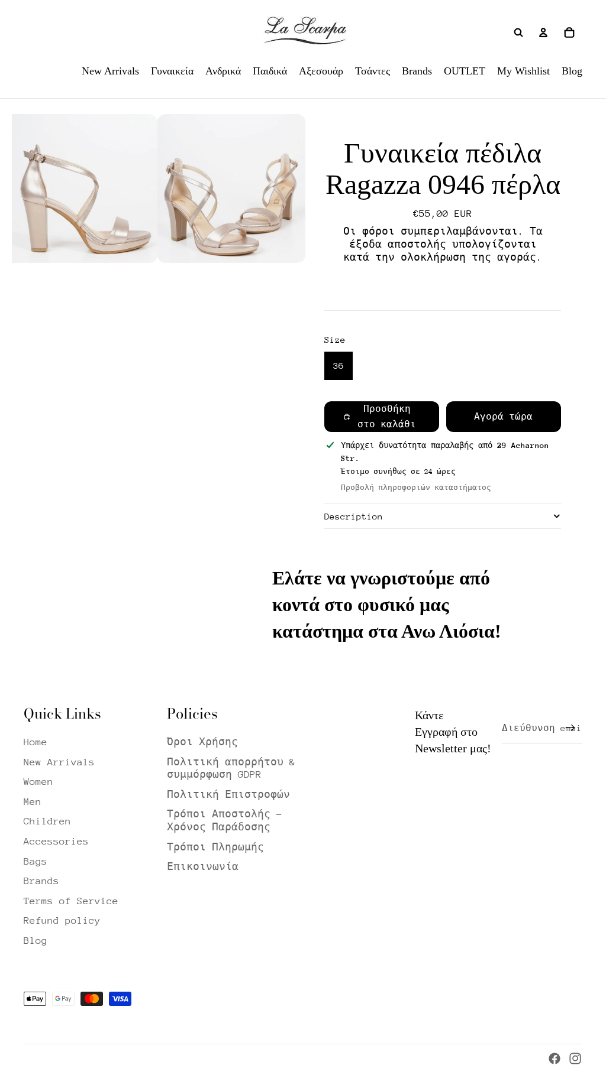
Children (47, 821)
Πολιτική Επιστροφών (228, 794)
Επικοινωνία (202, 866)
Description (353, 516)
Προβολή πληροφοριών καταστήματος (416, 487)
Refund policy (62, 920)
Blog (35, 940)
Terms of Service (71, 901)
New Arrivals (59, 762)
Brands (41, 880)
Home (35, 742)
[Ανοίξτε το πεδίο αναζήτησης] (518, 33)
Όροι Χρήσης (202, 742)
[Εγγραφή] (570, 728)
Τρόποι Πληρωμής (215, 847)
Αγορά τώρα (503, 416)
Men (32, 801)
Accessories (56, 841)
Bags (35, 861)
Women (38, 781)
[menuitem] (110, 71)
